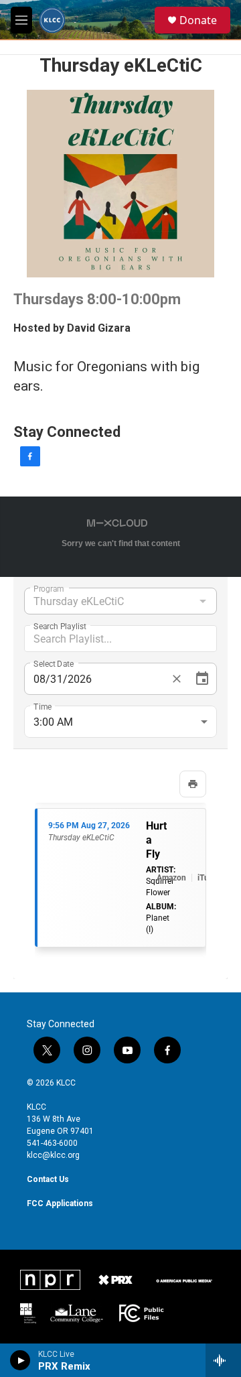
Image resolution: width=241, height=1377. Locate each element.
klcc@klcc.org (53, 1155)
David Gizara (99, 328)
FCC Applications (60, 1203)
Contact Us (48, 1179)
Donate (198, 20)
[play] (20, 1360)
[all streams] (223, 1360)
